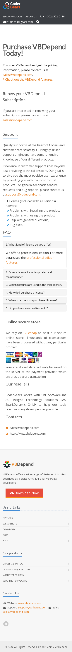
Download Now (26, 493)
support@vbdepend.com (23, 194)
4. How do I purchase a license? (25, 292)
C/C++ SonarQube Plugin (16, 569)
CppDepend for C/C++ (14, 563)
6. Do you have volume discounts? (27, 308)
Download (9, 529)
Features (8, 518)
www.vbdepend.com (30, 603)
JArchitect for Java (13, 575)
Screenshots (10, 523)
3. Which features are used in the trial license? (34, 284)
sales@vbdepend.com (17, 75)
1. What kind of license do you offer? (29, 244)
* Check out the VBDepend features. (28, 79)
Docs (5, 535)
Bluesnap (30, 333)
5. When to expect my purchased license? (31, 300)
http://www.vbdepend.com (28, 433)
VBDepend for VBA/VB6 (15, 580)
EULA (5, 540)
